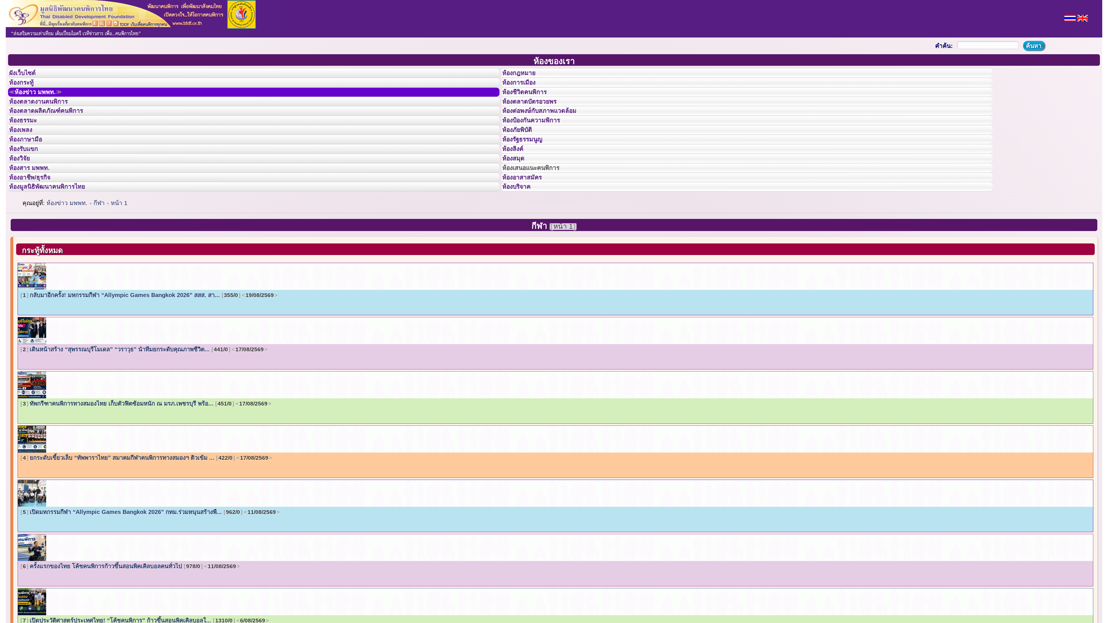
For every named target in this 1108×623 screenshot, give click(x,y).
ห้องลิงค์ (516, 178)
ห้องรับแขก (28, 178)
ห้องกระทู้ (25, 88)
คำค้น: (944, 45)
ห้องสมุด (517, 191)
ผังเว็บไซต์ (27, 75)
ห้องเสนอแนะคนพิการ (538, 204)
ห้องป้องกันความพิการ (538, 139)
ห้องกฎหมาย (523, 75)
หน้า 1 (119, 248)
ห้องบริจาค (521, 230)
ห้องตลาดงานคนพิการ (45, 114)
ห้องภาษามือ (30, 165)
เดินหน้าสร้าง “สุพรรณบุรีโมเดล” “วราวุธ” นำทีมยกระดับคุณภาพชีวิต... (143, 394)
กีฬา (99, 248)
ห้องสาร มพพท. (34, 204)
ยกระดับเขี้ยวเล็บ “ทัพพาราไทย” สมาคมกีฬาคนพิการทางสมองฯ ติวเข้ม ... (145, 503)
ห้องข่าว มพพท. (42, 101)
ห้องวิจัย (23, 191)
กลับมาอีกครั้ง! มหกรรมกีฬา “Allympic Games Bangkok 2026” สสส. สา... (148, 340)
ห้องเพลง (24, 152)
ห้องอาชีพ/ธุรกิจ (35, 217)
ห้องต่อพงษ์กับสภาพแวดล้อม (547, 126)
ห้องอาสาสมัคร (527, 217)
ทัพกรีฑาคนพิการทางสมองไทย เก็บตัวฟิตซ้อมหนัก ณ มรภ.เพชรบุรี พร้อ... (145, 448)
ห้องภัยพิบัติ (521, 152)
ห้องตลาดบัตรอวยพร (536, 114)
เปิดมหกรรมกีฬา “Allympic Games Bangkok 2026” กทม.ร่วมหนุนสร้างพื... (149, 557)
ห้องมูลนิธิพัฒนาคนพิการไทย (56, 230)
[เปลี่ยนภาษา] (1070, 17)
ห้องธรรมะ (27, 139)
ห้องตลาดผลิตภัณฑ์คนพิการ (54, 126)
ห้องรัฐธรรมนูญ (528, 165)
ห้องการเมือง (524, 88)
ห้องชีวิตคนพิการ (530, 101)
